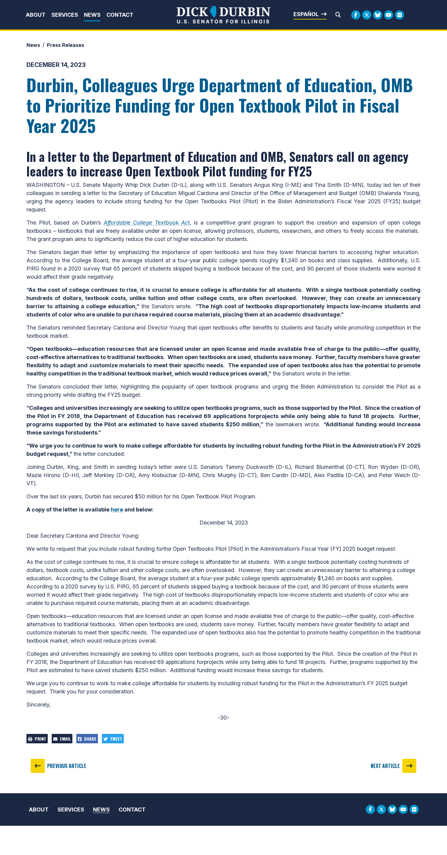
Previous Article (66, 766)
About (36, 15)
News (92, 15)
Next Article (385, 766)
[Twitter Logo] (366, 14)
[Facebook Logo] (355, 14)
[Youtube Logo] (388, 14)
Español (306, 14)
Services (64, 15)
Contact (119, 15)
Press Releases (65, 45)
